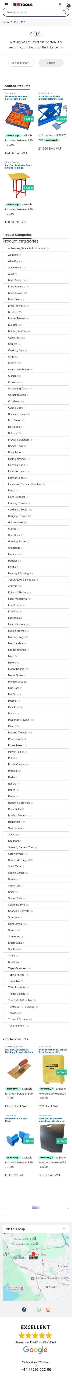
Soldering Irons (16, 904)
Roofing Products (18, 815)
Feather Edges (16, 477)
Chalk (11, 356)
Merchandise (15, 643)
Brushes (12, 312)
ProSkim (12, 770)
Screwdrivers (15, 853)
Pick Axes (13, 707)
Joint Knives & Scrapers (21, 579)
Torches (13, 1012)
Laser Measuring (17, 598)
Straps (11, 955)
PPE (10, 758)
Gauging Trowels (17, 516)
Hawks (12, 566)
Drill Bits (12, 433)
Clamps (12, 375)
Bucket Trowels (17, 318)
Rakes (11, 789)
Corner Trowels (17, 394)
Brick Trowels (16, 305)
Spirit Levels (15, 923)
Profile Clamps (16, 764)
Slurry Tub (14, 885)
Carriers (12, 343)
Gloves (12, 528)
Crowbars (13, 401)
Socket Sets (15, 898)
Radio (11, 777)
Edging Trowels (17, 458)
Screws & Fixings (17, 860)
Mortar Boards (12, 162)
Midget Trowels (17, 649)
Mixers (12, 662)
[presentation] (68, 1208)
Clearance (14, 382)
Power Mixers (16, 745)
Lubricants (14, 617)
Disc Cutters (15, 420)
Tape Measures (17, 968)
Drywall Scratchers (18, 439)
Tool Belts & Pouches (20, 1000)
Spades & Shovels (18, 910)
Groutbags (14, 547)
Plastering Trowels (18, 719)
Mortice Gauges (17, 681)
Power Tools (15, 751)
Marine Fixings (16, 637)
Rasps (11, 796)
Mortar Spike (15, 675)
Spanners (13, 917)
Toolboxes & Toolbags (21, 1006)
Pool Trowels (15, 739)
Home (6, 22)
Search (64, 12)
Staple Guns (15, 942)
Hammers (13, 554)
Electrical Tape (16, 464)
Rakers (12, 783)
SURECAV (13, 961)
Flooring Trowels (17, 503)
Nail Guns (13, 694)
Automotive (14, 267)
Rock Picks (14, 809)
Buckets (12, 324)
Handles (12, 560)
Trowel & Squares (18, 1019)
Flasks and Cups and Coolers (24, 484)
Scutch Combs (16, 872)
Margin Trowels (17, 630)
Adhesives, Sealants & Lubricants (26, 248)
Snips (11, 891)
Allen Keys (14, 261)
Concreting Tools (18, 388)
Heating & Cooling (18, 573)
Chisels (12, 362)
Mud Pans (13, 687)
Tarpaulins (14, 981)
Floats (11, 490)
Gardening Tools (17, 509)
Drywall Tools (15, 445)
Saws (11, 834)
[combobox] (31, 12)
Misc (10, 656)
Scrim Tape (14, 866)
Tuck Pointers (16, 1025)
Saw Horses (15, 828)
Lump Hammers (16, 624)
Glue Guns (14, 535)
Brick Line (13, 299)
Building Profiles (17, 331)
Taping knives (16, 974)
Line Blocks (10, 93)
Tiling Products (16, 987)
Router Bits (14, 821)
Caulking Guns (16, 350)
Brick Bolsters (45, 93)
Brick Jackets (15, 293)
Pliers (11, 726)
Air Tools (13, 254)
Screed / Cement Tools (21, 847)
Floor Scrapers (16, 496)
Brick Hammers (16, 286)
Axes (11, 273)
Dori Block (14, 426)
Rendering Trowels (19, 802)
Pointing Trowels (17, 732)
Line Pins (13, 611)
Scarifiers (13, 840)
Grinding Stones (17, 541)
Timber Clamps (16, 993)
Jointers (12, 585)
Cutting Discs (15, 407)
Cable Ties (14, 337)
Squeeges (14, 936)
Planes (12, 713)
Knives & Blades (17, 592)
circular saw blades (19, 369)
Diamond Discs (16, 414)
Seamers (13, 879)
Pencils (12, 700)
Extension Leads (17, 471)
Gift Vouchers (15, 522)
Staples (12, 949)
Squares (13, 930)
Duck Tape (14, 452)
